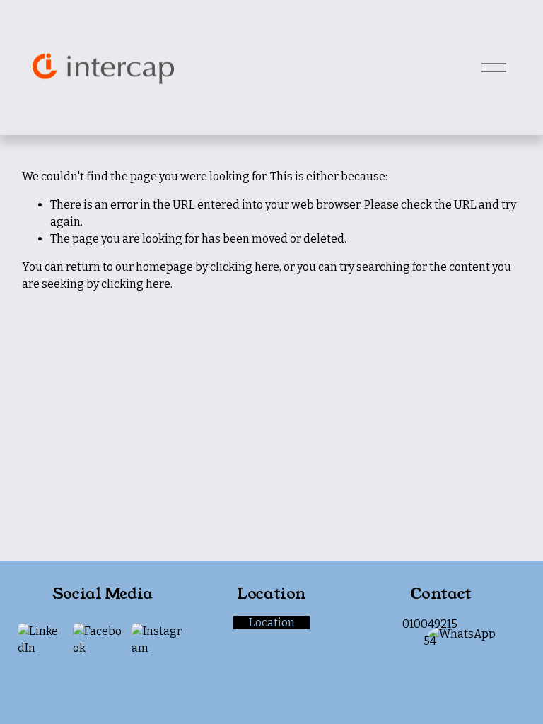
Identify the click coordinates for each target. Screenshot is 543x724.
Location (272, 622)
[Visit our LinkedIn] (41, 640)
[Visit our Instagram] (159, 640)
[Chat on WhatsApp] (462, 634)
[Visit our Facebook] (98, 640)
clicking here (244, 267)
